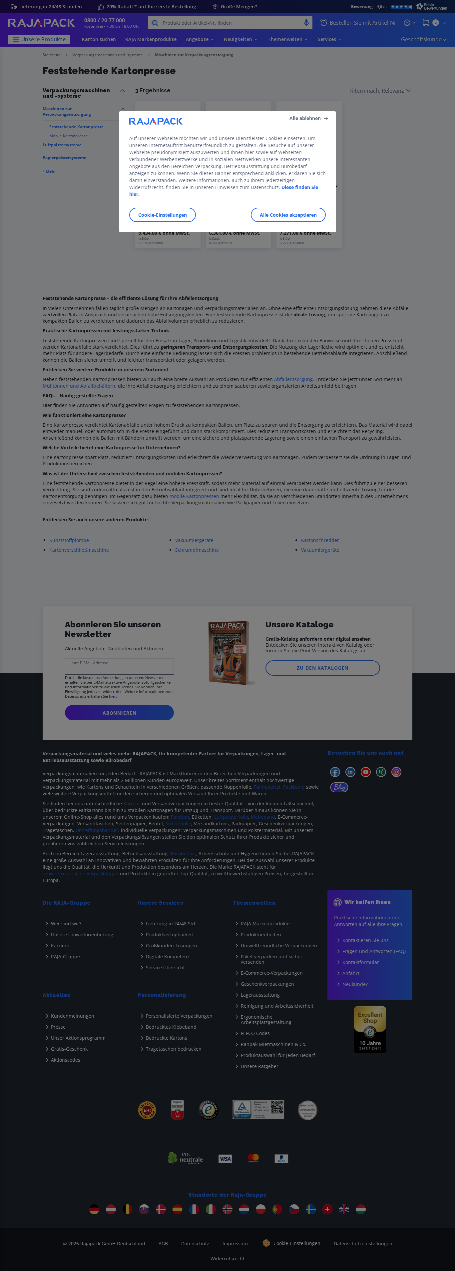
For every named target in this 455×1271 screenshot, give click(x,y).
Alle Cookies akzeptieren (288, 215)
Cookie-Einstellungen (162, 215)
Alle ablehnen (305, 118)
